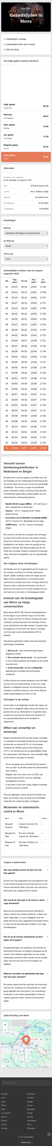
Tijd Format (8, 254)
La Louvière (5, 1113)
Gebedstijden (29, 1137)
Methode (7, 228)
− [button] (5, 1029)
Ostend (4, 1121)
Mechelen (31, 1109)
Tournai (4, 1124)
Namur (3, 1105)
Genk (29, 1124)
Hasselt (30, 1117)
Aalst (3, 1109)
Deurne (4, 1117)
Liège (3, 1102)
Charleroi (30, 1098)
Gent (3, 1098)
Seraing (4, 1128)
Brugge (30, 1102)
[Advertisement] (26, 83)
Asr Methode (9, 241)
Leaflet (35, 1067)
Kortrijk (30, 1113)
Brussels (4, 1094)
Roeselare (31, 1128)
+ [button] (5, 1024)
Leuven (30, 1105)
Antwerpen (31, 1094)
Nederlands (26, 1142)
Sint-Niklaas (31, 1121)
